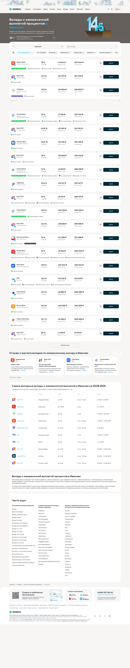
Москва (67, 511)
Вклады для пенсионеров (19, 523)
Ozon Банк (75, 359)
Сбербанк (41, 511)
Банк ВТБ (41, 513)
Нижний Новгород (70, 513)
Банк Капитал (42, 527)
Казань (67, 556)
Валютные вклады (17, 512)
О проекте (12, 605)
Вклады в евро (16, 517)
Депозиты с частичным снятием (22, 551)
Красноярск (68, 573)
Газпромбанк (104, 359)
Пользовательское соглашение (57, 605)
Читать (23, 370)
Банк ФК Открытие (44, 522)
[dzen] (110, 616)
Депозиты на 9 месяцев (19, 540)
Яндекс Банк (20, 359)
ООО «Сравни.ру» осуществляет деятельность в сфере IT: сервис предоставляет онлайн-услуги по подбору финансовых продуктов (43, 615)
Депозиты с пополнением (20, 548)
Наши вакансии (43, 608)
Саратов (67, 533)
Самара (67, 522)
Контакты (19, 605)
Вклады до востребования (20, 526)
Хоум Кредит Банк (43, 556)
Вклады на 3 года (17, 531)
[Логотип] (50, 612)
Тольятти (67, 564)
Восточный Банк (43, 539)
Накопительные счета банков (21, 559)
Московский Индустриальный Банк (49, 561)
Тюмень (67, 570)
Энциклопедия (13, 608)
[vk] (100, 616)
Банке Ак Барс (42, 553)
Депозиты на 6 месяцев (19, 537)
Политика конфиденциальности (78, 605)
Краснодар (68, 544)
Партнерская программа (31, 605)
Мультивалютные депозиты (20, 557)
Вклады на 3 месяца (18, 534)
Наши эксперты (32, 608)
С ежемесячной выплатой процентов (23, 545)
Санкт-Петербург (70, 516)
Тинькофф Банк (43, 558)
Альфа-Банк (42, 536)
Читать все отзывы (15, 377)
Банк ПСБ (47, 359)
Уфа (66, 527)
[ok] (105, 616)
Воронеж (67, 525)
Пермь (67, 553)
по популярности (24, 52)
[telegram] (95, 616)
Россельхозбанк (43, 519)
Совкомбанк (42, 525)
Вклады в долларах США (19, 514)
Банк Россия (42, 533)
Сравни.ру (12, 584)
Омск (66, 530)
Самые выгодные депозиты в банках (23, 562)
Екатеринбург (69, 519)
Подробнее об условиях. (68, 621)
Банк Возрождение (44, 544)
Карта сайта (23, 608)
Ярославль (68, 542)
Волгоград (68, 558)
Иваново (67, 561)
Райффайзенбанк (43, 542)
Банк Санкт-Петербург (45, 547)
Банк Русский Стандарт (45, 550)
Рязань (67, 550)
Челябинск (68, 536)
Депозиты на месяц (18, 543)
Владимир (68, 567)
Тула (66, 575)
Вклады (14, 509)
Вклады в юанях (17, 520)
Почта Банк (41, 530)
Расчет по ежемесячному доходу (32, 584)
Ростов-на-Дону (69, 547)
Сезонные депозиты (18, 565)
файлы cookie (28, 619)
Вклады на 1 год (17, 528)
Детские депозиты (17, 554)
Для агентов (43, 605)
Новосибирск (69, 539)
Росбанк (40, 564)
